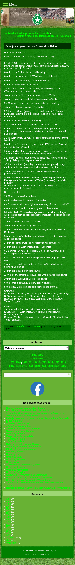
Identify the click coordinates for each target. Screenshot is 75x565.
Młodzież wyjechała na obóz (21, 449)
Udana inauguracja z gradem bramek (26, 408)
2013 (44, 362)
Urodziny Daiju (14, 457)
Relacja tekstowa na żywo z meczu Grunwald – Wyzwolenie (38, 488)
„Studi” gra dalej (15, 441)
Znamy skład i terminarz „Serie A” (24, 464)
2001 (8, 499)
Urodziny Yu (13, 462)
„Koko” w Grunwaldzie (18, 426)
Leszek (36, 326)
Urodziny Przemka (16, 459)
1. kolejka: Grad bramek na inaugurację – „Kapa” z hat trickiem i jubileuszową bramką (35, 414)
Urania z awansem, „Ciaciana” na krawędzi (29, 477)
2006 (8, 511)
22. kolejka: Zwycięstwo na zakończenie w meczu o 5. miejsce (35, 484)
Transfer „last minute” (18, 423)
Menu (13, 4)
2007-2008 (37, 358)
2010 (24, 362)
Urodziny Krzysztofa (17, 470)
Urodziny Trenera (15, 467)
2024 (56, 366)
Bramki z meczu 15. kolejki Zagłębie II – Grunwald (44, 36)
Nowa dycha (12, 454)
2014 (50, 362)
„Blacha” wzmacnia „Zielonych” (23, 428)
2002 (8, 501)
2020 (31, 366)
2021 (37, 366)
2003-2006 (37, 355)
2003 (8, 504)
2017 (11, 366)
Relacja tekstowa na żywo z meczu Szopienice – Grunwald (37, 418)
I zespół (19, 326)
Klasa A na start (14, 420)
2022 (44, 366)
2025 (63, 366)
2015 (56, 362)
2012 (37, 362)
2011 (31, 362)
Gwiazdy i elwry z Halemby (20, 431)
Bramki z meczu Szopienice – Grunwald (28, 410)
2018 (18, 366)
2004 (8, 506)
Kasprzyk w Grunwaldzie (19, 436)
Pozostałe (11, 542)
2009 (18, 362)
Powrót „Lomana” (16, 451)
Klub (8, 540)
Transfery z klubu (15, 439)
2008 (11, 362)
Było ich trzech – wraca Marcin (22, 444)
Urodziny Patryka (15, 433)
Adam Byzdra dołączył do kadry (23, 446)
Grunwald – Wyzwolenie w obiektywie (26, 475)
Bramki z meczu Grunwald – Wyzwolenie (28, 480)
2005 (8, 509)
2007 (8, 514)
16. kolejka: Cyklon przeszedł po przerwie (26, 33)
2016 (63, 362)
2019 (24, 366)
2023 (50, 366)
